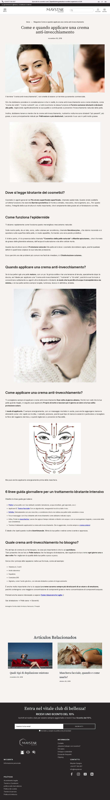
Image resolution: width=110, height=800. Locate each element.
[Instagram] (78, 774)
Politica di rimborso (10, 794)
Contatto (61, 743)
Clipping (60, 757)
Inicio (28, 22)
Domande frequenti (64, 754)
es (99, 2)
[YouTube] (85, 774)
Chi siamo (61, 749)
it (102, 2)
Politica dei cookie (10, 789)
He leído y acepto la (48, 731)
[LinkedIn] (92, 774)
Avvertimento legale (11, 780)
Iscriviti (79, 726)
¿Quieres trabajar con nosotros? (69, 746)
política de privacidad (63, 731)
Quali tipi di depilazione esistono (29, 673)
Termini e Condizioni (11, 783)
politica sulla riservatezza (13, 786)
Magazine (37, 22)
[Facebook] (71, 774)
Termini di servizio (10, 792)
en (105, 2)
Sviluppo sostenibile (65, 752)
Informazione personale (12, 763)
